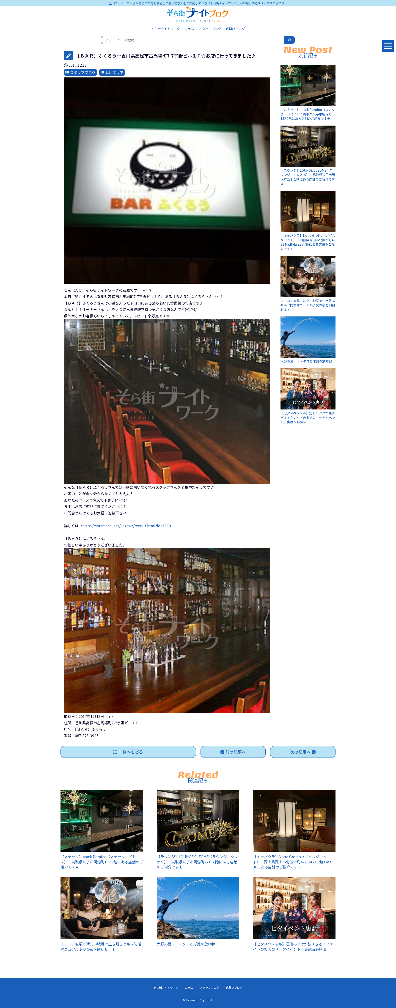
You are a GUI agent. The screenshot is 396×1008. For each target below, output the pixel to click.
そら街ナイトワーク (165, 28)
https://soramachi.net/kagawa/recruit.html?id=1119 (126, 525)
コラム (189, 28)
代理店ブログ (235, 28)
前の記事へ (235, 752)
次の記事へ (301, 752)
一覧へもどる (130, 752)
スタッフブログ (210, 28)
